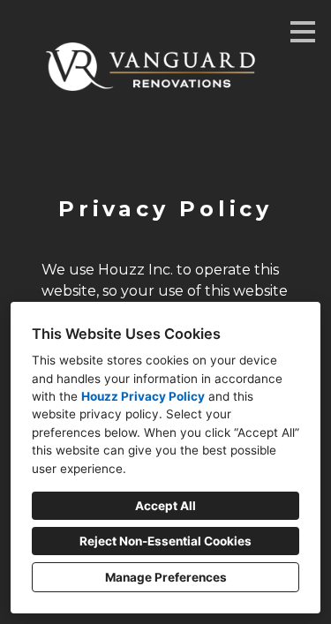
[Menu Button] (302, 31)
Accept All (165, 506)
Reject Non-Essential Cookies (165, 541)
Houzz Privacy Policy (143, 396)
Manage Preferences (166, 577)
